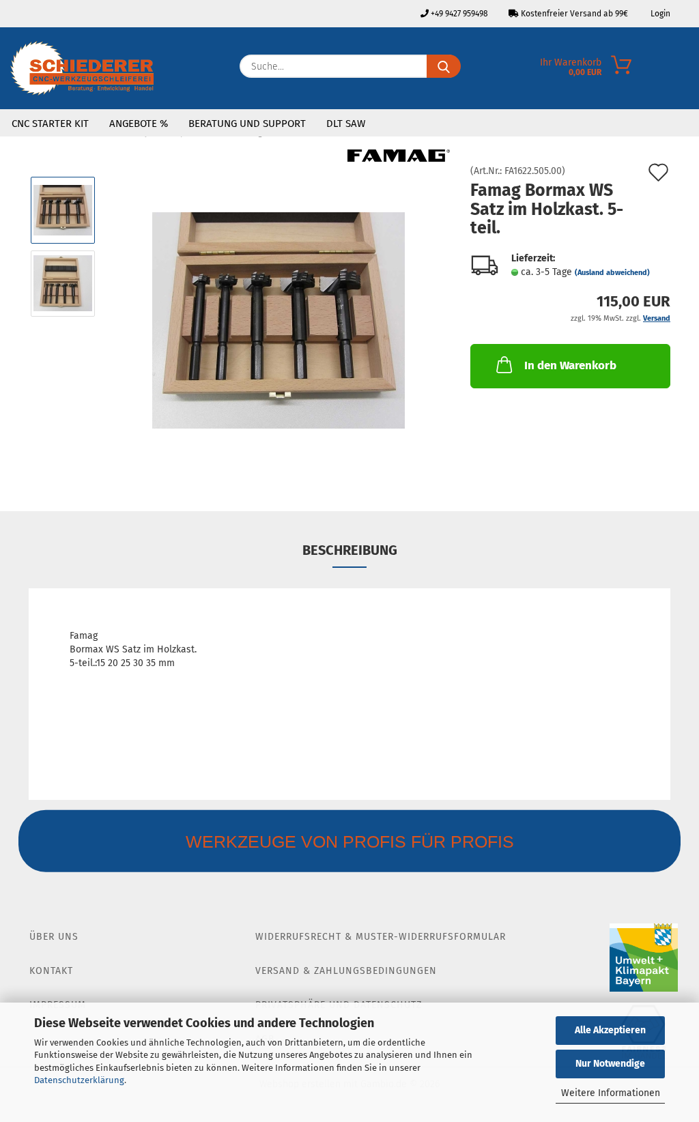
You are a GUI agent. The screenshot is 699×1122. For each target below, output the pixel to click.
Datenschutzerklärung (79, 1080)
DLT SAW (345, 123)
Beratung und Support (247, 123)
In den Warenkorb (570, 365)
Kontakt (51, 971)
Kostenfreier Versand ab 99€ (573, 13)
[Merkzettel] (689, 69)
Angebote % (138, 123)
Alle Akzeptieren (610, 1030)
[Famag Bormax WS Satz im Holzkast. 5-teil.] (278, 320)
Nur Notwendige (610, 1063)
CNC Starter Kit (50, 123)
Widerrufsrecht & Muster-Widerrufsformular (380, 937)
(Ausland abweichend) (612, 272)
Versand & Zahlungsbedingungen (346, 971)
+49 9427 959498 (458, 13)
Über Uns (54, 937)
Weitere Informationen (610, 1093)
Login (659, 13)
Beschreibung (349, 550)
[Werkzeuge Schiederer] (82, 68)
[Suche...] (444, 66)
